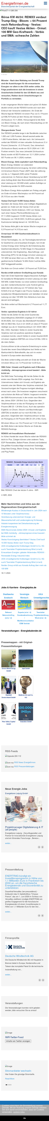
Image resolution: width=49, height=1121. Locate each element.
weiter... (8, 843)
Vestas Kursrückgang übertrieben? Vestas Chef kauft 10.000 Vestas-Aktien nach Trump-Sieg (23, 541)
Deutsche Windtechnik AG (19, 955)
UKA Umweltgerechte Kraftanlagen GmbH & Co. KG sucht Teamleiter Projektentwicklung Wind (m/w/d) (22, 547)
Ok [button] (24, 1118)
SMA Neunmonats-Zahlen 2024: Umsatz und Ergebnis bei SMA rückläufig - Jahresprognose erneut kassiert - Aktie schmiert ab (23, 533)
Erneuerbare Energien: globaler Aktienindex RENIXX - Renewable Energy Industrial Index (23, 554)
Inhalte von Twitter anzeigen (18, 1041)
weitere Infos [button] (19, 1112)
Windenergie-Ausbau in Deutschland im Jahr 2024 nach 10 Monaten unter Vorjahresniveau (24, 512)
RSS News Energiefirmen (24, 762)
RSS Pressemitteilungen (24, 766)
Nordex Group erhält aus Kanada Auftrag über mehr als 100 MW (23, 567)
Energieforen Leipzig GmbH (16, 793)
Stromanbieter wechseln (18, 1070)
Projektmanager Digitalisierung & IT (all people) (24, 828)
